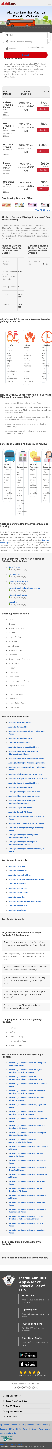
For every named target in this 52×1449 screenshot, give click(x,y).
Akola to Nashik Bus (17, 870)
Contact (30, 1425)
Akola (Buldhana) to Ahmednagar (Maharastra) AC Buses (23, 752)
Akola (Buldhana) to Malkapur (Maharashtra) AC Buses (22, 801)
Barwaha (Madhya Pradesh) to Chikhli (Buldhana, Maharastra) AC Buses (25, 1217)
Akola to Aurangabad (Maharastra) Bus (26, 879)
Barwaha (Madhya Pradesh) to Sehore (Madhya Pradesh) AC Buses (25, 1112)
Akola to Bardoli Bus (17, 905)
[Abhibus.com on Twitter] (20, 1387)
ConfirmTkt (20, 1444)
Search (26, 54)
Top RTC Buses (12, 1406)
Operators (4, 1425)
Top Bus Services (13, 1411)
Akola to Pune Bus (16, 866)
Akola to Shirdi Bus (17, 910)
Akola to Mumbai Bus (18, 892)
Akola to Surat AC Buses (19, 727)
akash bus (13, 602)
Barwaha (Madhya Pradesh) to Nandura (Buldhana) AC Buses (26, 1126)
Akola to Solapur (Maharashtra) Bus (24, 901)
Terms (26, 1429)
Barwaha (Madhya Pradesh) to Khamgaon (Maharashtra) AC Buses (27, 1133)
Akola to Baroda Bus (17, 888)
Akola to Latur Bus (16, 897)
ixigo (11, 1444)
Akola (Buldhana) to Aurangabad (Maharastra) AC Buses (23, 835)
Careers (3, 1429)
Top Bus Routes (13, 1395)
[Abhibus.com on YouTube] (24, 1387)
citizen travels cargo (17, 595)
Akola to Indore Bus (17, 883)
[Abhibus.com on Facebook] (16, 1387)
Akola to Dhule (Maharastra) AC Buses (25, 774)
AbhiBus (3, 1444)
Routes (14, 1425)
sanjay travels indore (18, 581)
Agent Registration (8, 1433)
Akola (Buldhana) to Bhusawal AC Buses (26, 758)
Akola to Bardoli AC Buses (20, 812)
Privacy (33, 1429)
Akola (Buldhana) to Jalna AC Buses (24, 796)
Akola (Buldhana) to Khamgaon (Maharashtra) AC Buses (22, 842)
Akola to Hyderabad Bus (19, 875)
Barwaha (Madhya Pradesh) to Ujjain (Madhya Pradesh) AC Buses (25, 1070)
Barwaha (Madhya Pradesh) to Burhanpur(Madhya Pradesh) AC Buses (25, 1077)
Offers (11, 1429)
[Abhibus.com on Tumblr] (32, 1387)
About (22, 1425)
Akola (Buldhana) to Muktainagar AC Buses (27, 763)
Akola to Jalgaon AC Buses (20, 807)
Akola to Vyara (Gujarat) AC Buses (24, 747)
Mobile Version (42, 1425)
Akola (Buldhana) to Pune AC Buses (24, 792)
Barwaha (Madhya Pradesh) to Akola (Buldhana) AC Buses (25, 1189)
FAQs (18, 1429)
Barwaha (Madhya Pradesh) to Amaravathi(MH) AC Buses (22, 1140)
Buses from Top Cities (16, 1401)
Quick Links (11, 1416)
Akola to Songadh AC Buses (20, 738)
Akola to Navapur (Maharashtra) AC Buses (27, 778)
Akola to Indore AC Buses (19, 722)
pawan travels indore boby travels (24, 588)
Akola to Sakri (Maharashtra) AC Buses (26, 823)
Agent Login (44, 1429)
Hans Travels (14, 567)
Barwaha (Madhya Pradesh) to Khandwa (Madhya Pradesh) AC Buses (26, 1091)
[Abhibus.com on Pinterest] (36, 1387)
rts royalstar (14, 574)
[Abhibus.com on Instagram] (28, 1387)
